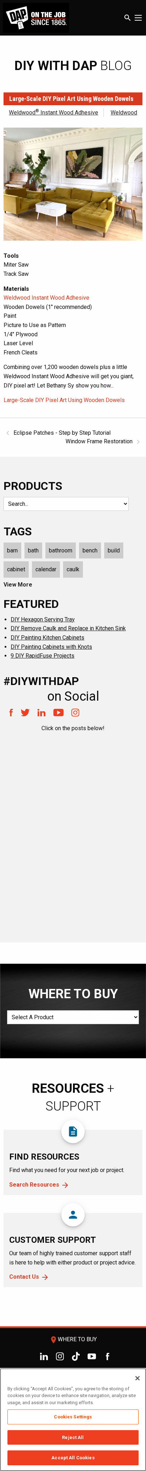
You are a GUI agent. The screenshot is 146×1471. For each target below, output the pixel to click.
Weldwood (124, 112)
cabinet (16, 569)
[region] (73, 1419)
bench (90, 550)
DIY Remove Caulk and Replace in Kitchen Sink (68, 628)
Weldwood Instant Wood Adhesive (53, 112)
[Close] (137, 1378)
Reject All (73, 1437)
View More (18, 584)
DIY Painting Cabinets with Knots (51, 646)
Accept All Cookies (72, 1457)
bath (33, 550)
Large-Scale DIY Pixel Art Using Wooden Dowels (64, 400)
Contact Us (24, 1276)
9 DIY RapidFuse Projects (42, 655)
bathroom (60, 550)
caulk (73, 569)
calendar (45, 569)
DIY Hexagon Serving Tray (43, 619)
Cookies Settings (73, 1416)
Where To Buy (73, 1339)
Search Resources (34, 1184)
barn (12, 550)
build (114, 550)
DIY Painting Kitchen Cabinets (47, 637)
